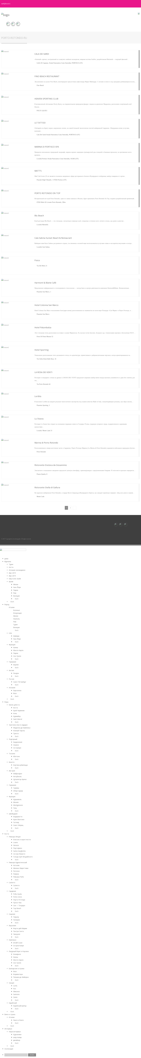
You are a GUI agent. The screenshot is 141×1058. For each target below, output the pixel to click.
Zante (15, 997)
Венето (11, 762)
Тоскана (12, 753)
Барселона (17, 690)
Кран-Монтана (18, 819)
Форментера (18, 974)
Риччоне (16, 871)
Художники (17, 1034)
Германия (12, 662)
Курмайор (17, 716)
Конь (15, 713)
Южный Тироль (19, 731)
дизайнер (16, 1040)
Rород (6, 604)
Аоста (15, 708)
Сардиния (12, 891)
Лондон (16, 673)
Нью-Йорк (17, 587)
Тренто (16, 733)
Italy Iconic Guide (15, 579)
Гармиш (16, 788)
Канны (15, 647)
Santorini (16, 994)
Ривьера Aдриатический (18, 862)
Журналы (7, 561)
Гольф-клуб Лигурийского (23, 857)
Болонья (16, 610)
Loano (15, 842)
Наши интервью (15, 1032)
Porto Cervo (17, 897)
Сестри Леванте (19, 854)
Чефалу (16, 917)
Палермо (16, 920)
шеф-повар (17, 1037)
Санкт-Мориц (18, 825)
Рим (14, 593)
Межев (16, 802)
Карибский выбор (19, 1006)
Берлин (16, 665)
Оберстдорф (18, 791)
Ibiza (15, 693)
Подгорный (13, 739)
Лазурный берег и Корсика (19, 951)
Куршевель (17, 799)
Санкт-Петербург (19, 682)
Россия (11, 679)
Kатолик (16, 865)
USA (10, 633)
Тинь (15, 808)
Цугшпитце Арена (19, 779)
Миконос (16, 991)
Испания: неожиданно (17, 570)
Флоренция (17, 613)
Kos (14, 989)
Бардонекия (17, 742)
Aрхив (11, 581)
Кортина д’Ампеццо (20, 765)
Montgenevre (18, 805)
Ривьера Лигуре (15, 837)
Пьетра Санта (18, 931)
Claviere (16, 745)
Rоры (6, 702)
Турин (11, 564)
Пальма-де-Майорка (21, 977)
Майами (16, 636)
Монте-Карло (18, 650)
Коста (11, 567)
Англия (11, 670)
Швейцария (13, 814)
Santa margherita (19, 851)
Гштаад (16, 822)
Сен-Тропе (17, 656)
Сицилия (12, 914)
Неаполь (16, 619)
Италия (11, 607)
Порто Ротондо (19, 900)
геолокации (8, 1049)
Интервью (8, 1029)
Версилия (12, 925)
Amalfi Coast (17, 943)
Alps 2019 (12, 573)
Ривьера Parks (18, 877)
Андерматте (17, 817)
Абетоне (16, 756)
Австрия (12, 771)
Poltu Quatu (17, 894)
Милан (15, 584)
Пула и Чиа (17, 903)
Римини (16, 874)
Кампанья (12, 940)
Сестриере (17, 748)
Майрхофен (17, 774)
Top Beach (17, 908)
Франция (12, 645)
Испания (12, 688)
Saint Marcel (17, 719)
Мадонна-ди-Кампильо (21, 728)
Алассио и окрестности (22, 839)
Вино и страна (9, 1014)
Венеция (16, 596)
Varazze (16, 845)
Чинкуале (16, 934)
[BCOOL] (5, 15)
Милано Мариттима (20, 868)
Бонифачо (17, 954)
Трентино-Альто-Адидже (18, 725)
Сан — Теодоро (19, 905)
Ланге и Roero (18, 1020)
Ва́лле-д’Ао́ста (14, 705)
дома (6, 559)
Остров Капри (18, 946)
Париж (15, 590)
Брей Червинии (18, 710)
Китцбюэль (17, 776)
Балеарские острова (16, 968)
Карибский (13, 1003)
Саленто (12, 882)
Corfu (15, 986)
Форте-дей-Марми (20, 928)
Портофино (17, 848)
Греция (11, 983)
